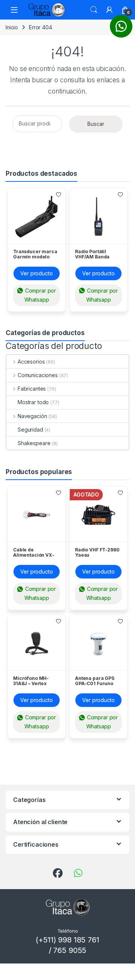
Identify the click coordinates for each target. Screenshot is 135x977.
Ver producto (36, 273)
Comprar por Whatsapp (40, 295)
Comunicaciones (38, 375)
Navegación (32, 416)
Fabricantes (32, 388)
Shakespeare (34, 443)
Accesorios (31, 361)
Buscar (94, 10)
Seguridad (30, 429)
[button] (121, 26)
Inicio (12, 27)
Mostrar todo (33, 402)
